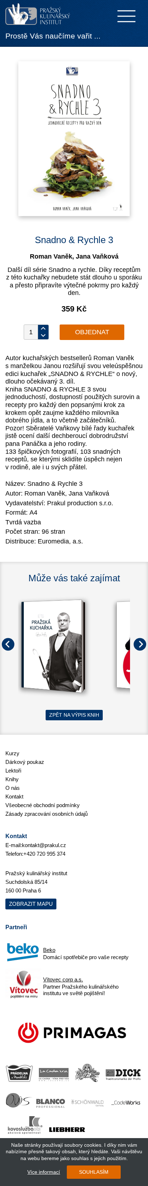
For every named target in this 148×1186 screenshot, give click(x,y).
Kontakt (14, 796)
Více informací (43, 1172)
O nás (12, 788)
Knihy (12, 779)
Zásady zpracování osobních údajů (46, 814)
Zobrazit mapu (31, 904)
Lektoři (13, 770)
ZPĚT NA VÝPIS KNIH (74, 715)
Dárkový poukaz (24, 762)
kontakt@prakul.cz (44, 845)
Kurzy (12, 753)
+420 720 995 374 (44, 854)
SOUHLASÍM (93, 1172)
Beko (49, 950)
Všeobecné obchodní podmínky (42, 805)
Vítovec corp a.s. (63, 979)
